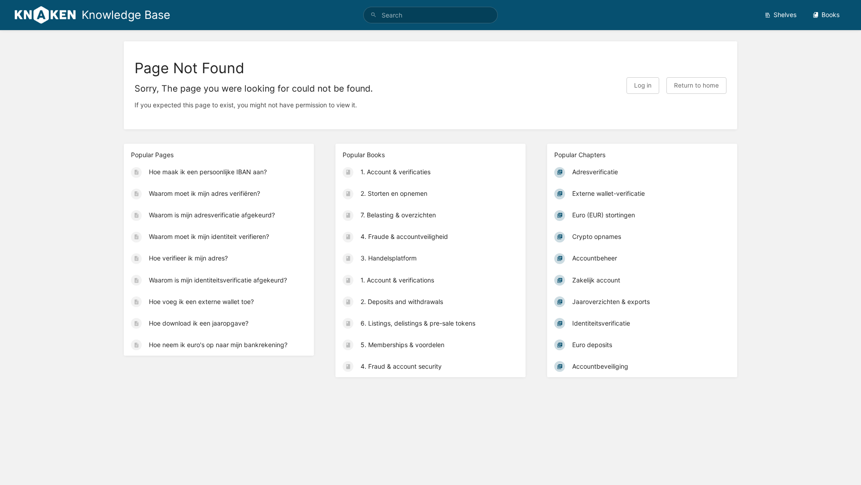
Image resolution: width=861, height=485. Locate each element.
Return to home (696, 85)
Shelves (785, 14)
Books (830, 14)
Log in (643, 85)
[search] (430, 15)
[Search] (373, 15)
